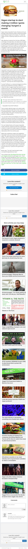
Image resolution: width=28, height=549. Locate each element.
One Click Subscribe (14, 187)
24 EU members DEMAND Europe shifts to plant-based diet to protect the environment (14, 363)
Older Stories (21, 547)
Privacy (25, 547)
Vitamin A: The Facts (8, 310)
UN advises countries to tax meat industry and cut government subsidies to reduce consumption (14, 458)
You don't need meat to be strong (12, 345)
